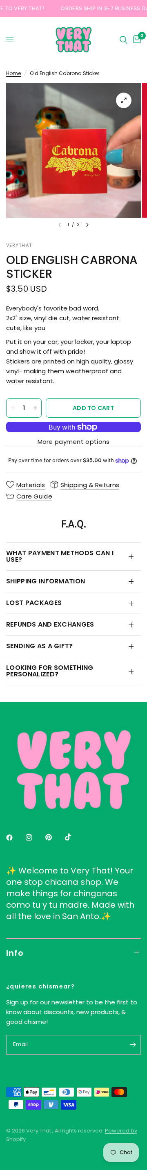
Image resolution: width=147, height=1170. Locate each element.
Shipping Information (45, 581)
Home (13, 73)
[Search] (123, 40)
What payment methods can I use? (60, 556)
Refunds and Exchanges (50, 624)
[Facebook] (15, 837)
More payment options (74, 441)
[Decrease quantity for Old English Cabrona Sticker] (13, 408)
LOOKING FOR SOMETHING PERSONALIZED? (50, 671)
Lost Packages (34, 602)
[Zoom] (123, 100)
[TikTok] (74, 837)
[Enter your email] (133, 1045)
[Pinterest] (54, 837)
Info (15, 953)
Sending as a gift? (39, 646)
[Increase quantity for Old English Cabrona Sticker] (35, 408)
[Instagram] (35, 837)
